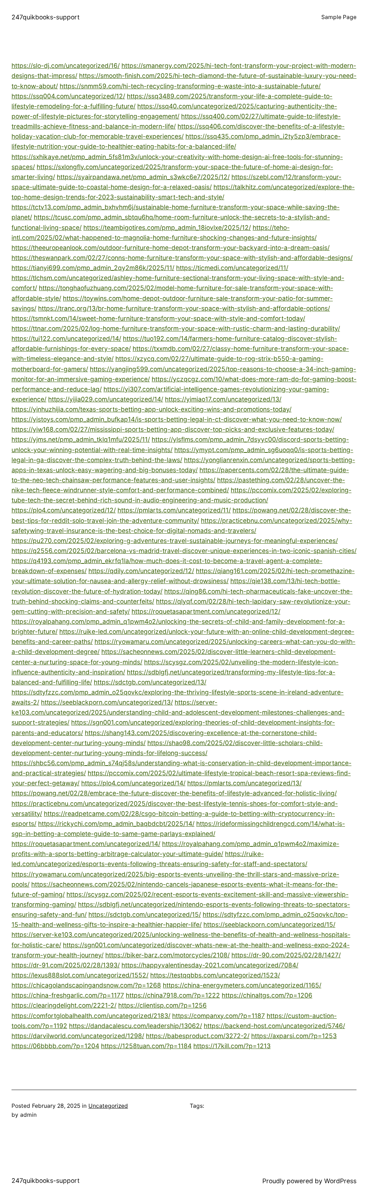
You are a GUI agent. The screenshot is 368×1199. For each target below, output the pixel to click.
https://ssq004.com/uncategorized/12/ (68, 96)
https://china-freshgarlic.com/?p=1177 (68, 995)
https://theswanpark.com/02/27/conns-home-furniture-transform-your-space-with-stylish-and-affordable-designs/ (182, 257)
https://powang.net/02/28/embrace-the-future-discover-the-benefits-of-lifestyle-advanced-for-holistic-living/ (174, 793)
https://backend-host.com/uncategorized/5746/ (274, 1026)
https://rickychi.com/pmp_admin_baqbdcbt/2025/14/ (116, 823)
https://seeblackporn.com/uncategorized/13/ (107, 702)
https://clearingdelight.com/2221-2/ (64, 1005)
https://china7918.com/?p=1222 (173, 995)
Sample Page (338, 17)
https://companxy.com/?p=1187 (218, 1015)
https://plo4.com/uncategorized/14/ (133, 783)
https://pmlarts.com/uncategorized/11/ (174, 510)
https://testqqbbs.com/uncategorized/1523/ (215, 975)
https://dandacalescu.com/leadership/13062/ (135, 1026)
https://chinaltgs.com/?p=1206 (267, 995)
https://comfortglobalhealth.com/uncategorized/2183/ (91, 1015)
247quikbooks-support (45, 17)
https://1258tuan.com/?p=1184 (146, 1046)
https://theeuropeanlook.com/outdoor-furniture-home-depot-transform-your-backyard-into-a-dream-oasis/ (171, 247)
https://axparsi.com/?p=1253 (294, 1036)
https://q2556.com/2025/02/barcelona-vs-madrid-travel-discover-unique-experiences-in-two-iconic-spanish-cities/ (184, 550)
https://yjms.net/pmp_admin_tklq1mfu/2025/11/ (81, 439)
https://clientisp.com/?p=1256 (162, 1005)
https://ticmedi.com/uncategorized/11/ (232, 267)
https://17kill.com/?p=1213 (232, 1046)
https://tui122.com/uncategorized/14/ (66, 338)
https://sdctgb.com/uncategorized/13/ (150, 682)
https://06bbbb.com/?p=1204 (55, 1046)
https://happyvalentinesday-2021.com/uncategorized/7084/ (209, 965)
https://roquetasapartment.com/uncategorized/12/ (206, 611)
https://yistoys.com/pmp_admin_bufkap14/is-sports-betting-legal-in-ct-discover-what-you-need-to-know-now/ (177, 419)
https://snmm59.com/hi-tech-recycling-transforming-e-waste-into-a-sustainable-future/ (190, 86)
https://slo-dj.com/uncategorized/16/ (66, 65)
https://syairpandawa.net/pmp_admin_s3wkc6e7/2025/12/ (143, 177)
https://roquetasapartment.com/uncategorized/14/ (86, 843)
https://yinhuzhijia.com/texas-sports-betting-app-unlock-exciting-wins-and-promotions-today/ (151, 409)
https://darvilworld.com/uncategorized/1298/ (78, 1036)
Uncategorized (108, 1105)
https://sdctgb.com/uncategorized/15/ (144, 914)
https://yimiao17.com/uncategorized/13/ (223, 399)
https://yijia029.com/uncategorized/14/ (105, 399)
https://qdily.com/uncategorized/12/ (141, 571)
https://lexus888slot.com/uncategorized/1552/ (80, 975)
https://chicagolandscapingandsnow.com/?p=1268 (86, 985)
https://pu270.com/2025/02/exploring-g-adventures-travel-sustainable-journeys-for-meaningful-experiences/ (175, 540)
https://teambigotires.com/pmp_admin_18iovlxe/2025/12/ (167, 227)
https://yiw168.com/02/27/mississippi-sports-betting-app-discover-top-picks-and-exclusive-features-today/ (173, 429)
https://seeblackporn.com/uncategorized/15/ (269, 924)
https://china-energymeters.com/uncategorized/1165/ (242, 985)
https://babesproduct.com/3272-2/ (197, 1036)
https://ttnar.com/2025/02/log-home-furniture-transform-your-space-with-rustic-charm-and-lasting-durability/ (176, 328)
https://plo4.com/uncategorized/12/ (64, 510)
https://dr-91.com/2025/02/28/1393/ (66, 965)
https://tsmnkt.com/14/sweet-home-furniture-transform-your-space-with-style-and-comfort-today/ (158, 318)
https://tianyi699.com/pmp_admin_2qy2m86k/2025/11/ (93, 267)
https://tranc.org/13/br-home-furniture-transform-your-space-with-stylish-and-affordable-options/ (184, 308)
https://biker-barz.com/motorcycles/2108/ (167, 955)
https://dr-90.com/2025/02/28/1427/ (286, 955)
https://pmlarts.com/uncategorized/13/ (244, 783)
